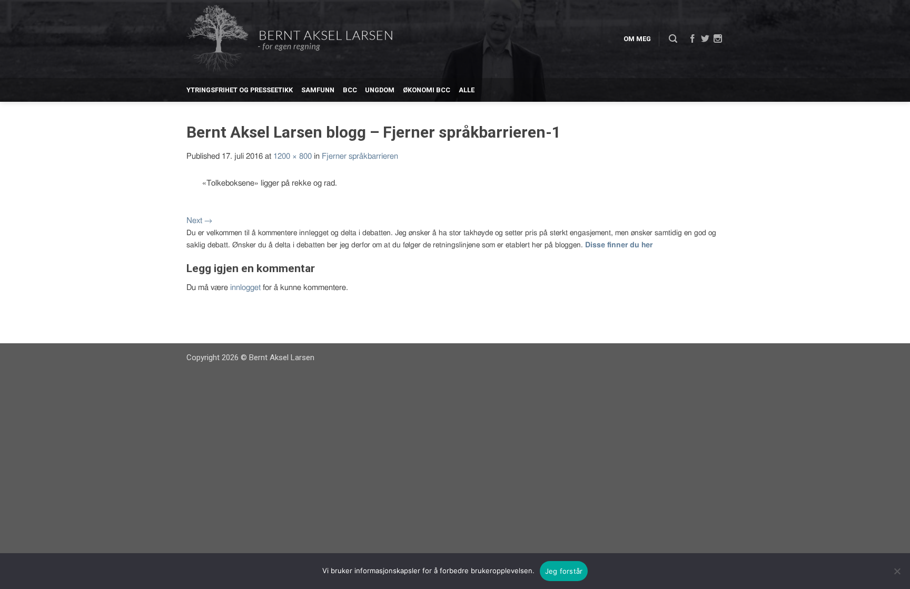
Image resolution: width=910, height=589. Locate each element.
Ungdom (379, 90)
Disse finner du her (618, 245)
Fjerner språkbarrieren (360, 156)
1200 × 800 (292, 156)
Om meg (637, 39)
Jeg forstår (564, 571)
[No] (897, 571)
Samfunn (317, 90)
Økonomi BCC (426, 90)
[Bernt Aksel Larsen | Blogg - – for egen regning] (289, 39)
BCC (350, 90)
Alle (466, 90)
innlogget (245, 288)
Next (199, 221)
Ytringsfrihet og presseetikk (239, 90)
